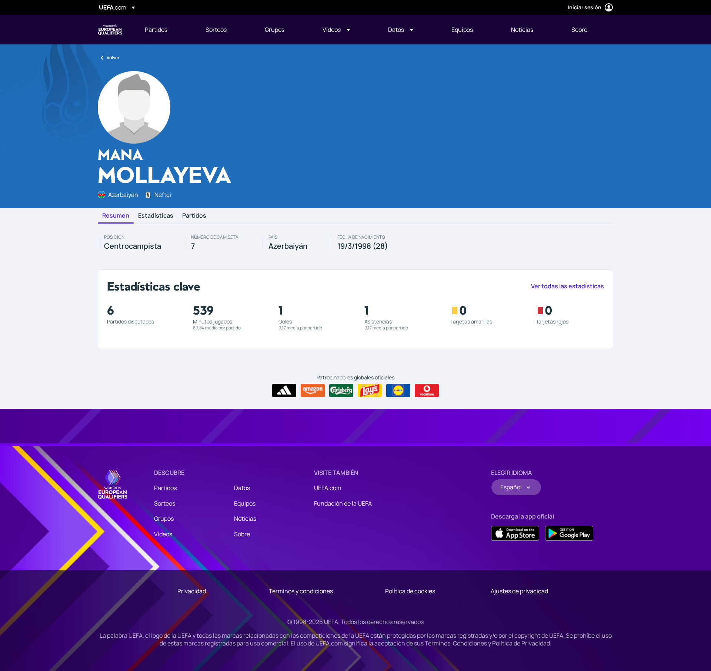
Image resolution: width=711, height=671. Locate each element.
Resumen (115, 215)
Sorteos (164, 503)
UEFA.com (327, 488)
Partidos (194, 215)
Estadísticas (155, 215)
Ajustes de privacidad (519, 591)
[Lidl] (398, 390)
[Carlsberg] (341, 390)
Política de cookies (410, 591)
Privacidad (191, 591)
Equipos (245, 503)
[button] (336, 30)
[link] (156, 30)
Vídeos (163, 534)
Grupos (164, 518)
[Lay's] (370, 390)
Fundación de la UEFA (343, 503)
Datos (242, 488)
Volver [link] (113, 57)
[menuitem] (166, 30)
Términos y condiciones (301, 591)
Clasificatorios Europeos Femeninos (110, 29)
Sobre (242, 534)
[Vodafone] (427, 390)
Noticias (245, 518)
